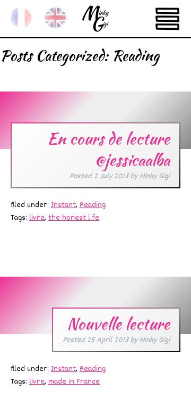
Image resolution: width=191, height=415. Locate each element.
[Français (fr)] (21, 17)
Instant (63, 205)
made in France (74, 382)
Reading (93, 205)
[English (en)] (55, 17)
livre (37, 218)
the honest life (73, 218)
